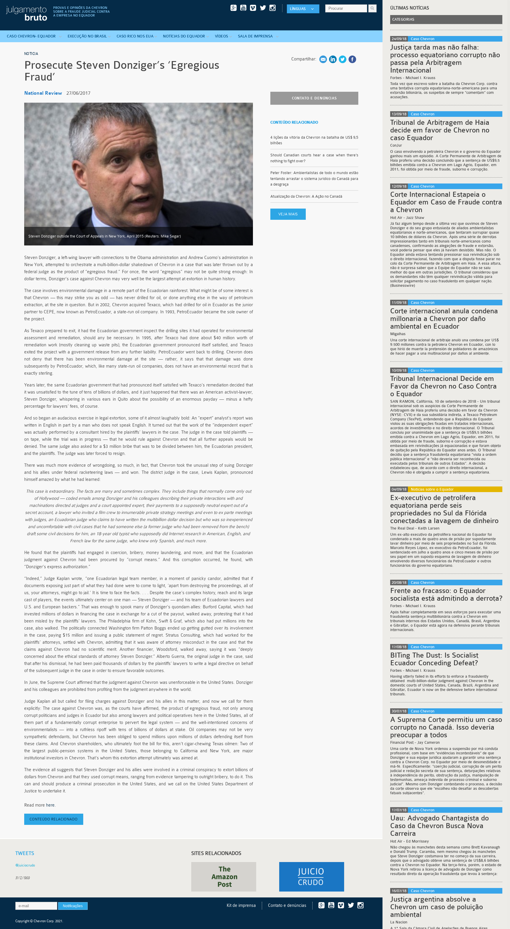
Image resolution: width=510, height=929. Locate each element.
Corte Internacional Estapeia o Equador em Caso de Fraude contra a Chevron (446, 202)
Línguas (298, 8)
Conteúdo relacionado (54, 819)
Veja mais (288, 214)
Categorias (403, 19)
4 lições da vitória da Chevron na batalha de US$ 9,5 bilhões (314, 140)
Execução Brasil (87, 36)
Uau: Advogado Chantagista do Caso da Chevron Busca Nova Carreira (439, 826)
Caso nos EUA (135, 36)
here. (51, 805)
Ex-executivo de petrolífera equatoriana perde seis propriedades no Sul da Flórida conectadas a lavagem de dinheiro (444, 509)
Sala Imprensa (256, 36)
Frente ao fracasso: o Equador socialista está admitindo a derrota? (446, 594)
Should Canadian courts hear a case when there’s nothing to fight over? (314, 158)
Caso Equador (32, 36)
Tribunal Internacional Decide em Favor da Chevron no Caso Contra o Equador (443, 386)
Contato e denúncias (314, 98)
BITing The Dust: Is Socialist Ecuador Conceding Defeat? (434, 659)
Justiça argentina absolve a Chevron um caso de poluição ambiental (436, 907)
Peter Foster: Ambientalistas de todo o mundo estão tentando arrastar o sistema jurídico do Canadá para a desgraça (314, 178)
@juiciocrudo (25, 865)
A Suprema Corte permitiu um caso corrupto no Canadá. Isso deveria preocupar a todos (446, 727)
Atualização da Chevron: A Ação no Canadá (306, 196)
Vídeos (221, 36)
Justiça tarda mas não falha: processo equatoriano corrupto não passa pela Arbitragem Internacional (445, 58)
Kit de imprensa (241, 905)
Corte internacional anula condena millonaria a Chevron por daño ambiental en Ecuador (444, 318)
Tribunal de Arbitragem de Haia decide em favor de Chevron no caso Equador (439, 130)
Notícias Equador (184, 36)
